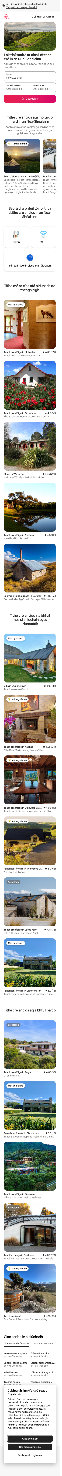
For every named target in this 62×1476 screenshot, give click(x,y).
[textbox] (16, 89)
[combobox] (29, 78)
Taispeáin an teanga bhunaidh (21, 7)
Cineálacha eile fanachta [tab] (16, 1343)
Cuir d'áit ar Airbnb (43, 16)
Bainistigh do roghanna (30, 1455)
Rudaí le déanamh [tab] (43, 1343)
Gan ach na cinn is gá (30, 1447)
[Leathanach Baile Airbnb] (6, 17)
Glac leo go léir (30, 1438)
